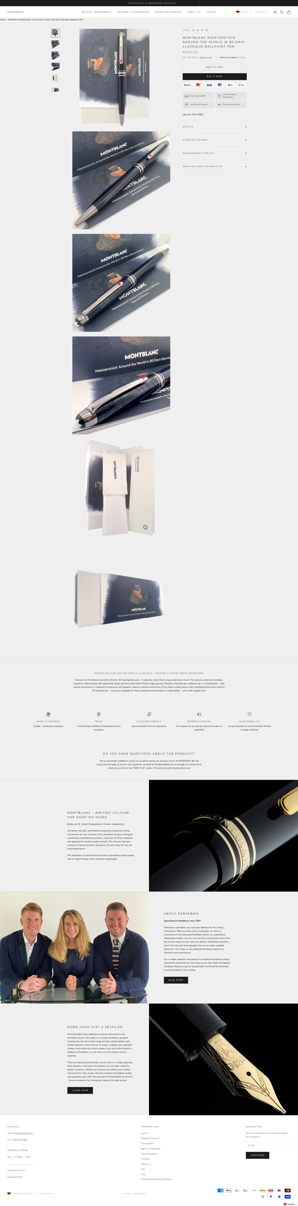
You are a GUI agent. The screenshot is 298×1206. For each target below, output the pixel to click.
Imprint (144, 1133)
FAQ (143, 1174)
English (260, 12)
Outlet (211, 12)
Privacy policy (147, 1143)
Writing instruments (96, 12)
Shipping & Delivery (150, 1138)
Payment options (149, 1153)
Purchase (145, 1158)
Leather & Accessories (133, 12)
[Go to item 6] (55, 89)
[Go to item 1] (55, 33)
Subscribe (257, 1155)
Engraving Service (168, 12)
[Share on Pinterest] (202, 30)
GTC (143, 1169)
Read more (176, 980)
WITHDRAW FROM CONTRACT (156, 1179)
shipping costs (205, 57)
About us (194, 12)
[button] (290, 1204)
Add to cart (215, 67)
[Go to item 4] (55, 66)
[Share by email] (206, 30)
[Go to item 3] (55, 55)
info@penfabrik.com (23, 1133)
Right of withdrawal (150, 1148)
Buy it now (214, 76)
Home (3, 19)
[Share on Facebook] (193, 30)
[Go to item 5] (55, 78)
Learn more (80, 1090)
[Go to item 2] (55, 44)
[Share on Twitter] (197, 30)
